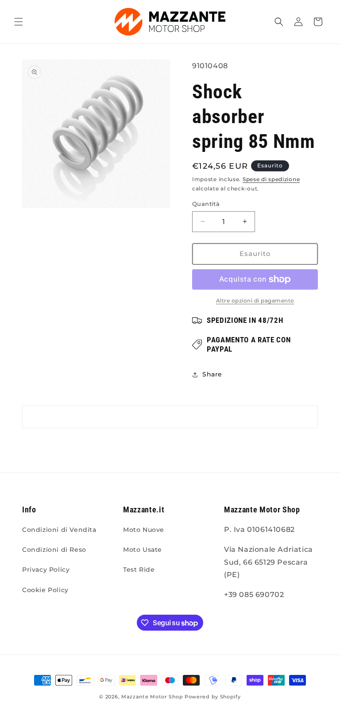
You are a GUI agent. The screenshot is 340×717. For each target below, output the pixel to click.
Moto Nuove (143, 530)
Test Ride (139, 570)
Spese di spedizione (271, 179)
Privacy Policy (46, 570)
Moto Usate (142, 550)
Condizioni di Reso (54, 550)
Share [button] (212, 374)
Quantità (206, 203)
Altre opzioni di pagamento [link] (255, 300)
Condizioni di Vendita (59, 530)
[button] (18, 21)
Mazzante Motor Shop (153, 697)
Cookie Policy (45, 590)
